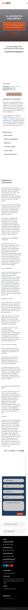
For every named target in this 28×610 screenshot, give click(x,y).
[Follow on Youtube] (17, 8)
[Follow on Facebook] (11, 8)
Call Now (14, 32)
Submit (20, 514)
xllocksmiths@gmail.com (10, 598)
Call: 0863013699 (14, 94)
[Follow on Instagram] (12, 565)
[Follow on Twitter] (14, 8)
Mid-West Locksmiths (15, 86)
